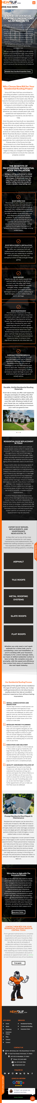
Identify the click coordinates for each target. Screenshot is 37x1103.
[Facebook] (5, 1073)
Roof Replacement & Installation (18, 245)
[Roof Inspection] (19, 197)
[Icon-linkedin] (20, 1073)
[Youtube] (16, 1073)
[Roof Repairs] (19, 273)
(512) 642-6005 (10, 7)
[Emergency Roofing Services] (19, 351)
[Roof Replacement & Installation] (19, 241)
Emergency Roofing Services (18, 355)
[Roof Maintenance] (19, 307)
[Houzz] (28, 1073)
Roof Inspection (18, 201)
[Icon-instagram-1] (13, 1073)
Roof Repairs (18, 277)
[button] (33, 2)
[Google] (24, 1073)
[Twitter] (9, 1073)
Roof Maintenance (18, 311)
